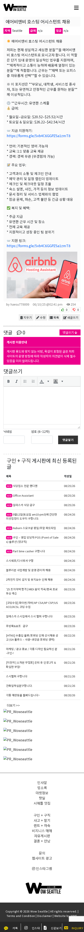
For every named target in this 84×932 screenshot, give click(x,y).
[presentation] (8, 381)
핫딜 (42, 797)
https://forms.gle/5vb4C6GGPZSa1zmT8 (38, 135)
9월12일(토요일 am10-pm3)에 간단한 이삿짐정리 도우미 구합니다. (31, 516)
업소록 (42, 787)
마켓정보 (42, 792)
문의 (42, 852)
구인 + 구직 (19, 460)
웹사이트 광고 (42, 858)
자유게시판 (42, 835)
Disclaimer (44, 916)
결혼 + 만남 (42, 840)
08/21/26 (69, 649)
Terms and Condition (21, 916)
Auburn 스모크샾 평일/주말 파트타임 (31, 528)
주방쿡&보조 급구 (17, 626)
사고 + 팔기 (42, 820)
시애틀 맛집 (42, 803)
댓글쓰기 (69, 332)
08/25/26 (69, 486)
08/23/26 (69, 589)
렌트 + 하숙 (42, 825)
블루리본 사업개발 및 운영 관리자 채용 (28, 570)
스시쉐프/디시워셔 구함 (20, 561)
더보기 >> (13, 705)
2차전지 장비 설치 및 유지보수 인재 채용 (29, 579)
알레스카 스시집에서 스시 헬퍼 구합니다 (29, 616)
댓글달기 (68, 440)
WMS (74, 916)
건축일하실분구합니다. (19, 686)
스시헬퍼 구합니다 (16, 676)
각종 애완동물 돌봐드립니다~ (23, 695)
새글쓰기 (72, 317)
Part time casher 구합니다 (26, 551)
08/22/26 (69, 635)
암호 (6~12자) (40, 431)
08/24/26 (69, 514)
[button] (8, 381)
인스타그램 (43, 868)
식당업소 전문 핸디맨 (22, 486)
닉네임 (7, 431)
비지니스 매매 (42, 830)
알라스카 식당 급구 (21, 505)
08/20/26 (69, 695)
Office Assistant (20, 495)
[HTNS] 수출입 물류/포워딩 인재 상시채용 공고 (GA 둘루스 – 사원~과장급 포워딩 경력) (32, 637)
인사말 (42, 782)
